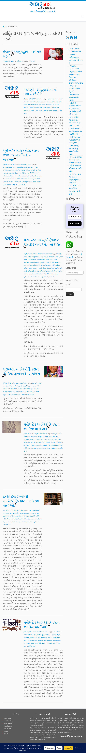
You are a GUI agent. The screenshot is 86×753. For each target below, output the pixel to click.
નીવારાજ (5, 176)
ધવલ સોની (28, 173)
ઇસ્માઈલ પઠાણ (44, 257)
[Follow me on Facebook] (4, 17)
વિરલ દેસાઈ (56, 108)
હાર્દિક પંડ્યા (51, 277)
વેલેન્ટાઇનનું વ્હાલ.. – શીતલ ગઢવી (22, 53)
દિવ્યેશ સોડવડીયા (50, 102)
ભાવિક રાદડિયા (30, 176)
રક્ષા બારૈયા (39, 108)
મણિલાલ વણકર (28, 268)
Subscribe (74, 224)
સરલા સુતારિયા (53, 110)
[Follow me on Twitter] (3, 17)
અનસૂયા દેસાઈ (7, 167)
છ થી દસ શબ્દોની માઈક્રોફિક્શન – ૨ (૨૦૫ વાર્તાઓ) (21, 501)
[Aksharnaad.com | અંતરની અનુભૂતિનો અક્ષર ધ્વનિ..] (43, 5)
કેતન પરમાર (57, 632)
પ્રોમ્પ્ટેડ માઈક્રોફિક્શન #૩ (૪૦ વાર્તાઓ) (42, 624)
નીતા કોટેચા (47, 265)
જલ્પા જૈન (11, 170)
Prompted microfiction (25, 164)
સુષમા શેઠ (15, 185)
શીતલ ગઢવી (32, 61)
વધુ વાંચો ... (43, 739)
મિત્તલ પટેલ (38, 176)
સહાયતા (6, 731)
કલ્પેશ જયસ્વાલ (29, 167)
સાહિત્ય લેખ (20, 61)
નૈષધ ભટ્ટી (33, 442)
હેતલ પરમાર (21, 185)
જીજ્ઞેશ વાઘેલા (7, 516)
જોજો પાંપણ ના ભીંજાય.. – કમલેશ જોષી (75, 168)
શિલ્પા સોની (27, 274)
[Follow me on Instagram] (6, 17)
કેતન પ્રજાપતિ (32, 259)
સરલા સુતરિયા (7, 185)
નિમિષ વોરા (27, 105)
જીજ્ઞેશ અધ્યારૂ (39, 102)
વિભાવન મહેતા (32, 179)
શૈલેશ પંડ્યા (17, 182)
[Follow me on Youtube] (7, 17)
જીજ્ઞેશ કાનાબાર (45, 262)
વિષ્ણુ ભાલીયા (44, 445)
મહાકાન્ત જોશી (37, 268)
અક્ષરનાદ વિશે (7, 728)
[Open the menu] (82, 17)
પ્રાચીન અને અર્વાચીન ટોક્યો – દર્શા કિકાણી (75, 131)
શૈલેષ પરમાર (49, 274)
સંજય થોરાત (36, 182)
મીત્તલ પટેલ (51, 105)
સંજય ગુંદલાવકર (43, 110)
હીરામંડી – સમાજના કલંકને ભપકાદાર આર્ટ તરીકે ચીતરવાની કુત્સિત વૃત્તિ (75, 108)
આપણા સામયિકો (8, 723)
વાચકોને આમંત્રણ (8, 721)
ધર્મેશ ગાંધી (58, 102)
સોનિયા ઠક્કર (54, 448)
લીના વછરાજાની (48, 271)
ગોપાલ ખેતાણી (41, 259)
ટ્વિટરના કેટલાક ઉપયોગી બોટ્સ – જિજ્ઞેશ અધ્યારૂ (75, 160)
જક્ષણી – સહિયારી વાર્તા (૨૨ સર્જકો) (40, 91)
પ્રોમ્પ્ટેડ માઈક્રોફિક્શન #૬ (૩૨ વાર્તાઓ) (42, 426)
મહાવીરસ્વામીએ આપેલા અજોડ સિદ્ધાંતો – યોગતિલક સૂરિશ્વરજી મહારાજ (76, 77)
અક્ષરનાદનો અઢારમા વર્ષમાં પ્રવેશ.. (74, 97)
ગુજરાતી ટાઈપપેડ (8, 726)
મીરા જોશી (17, 179)
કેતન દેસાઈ (58, 99)
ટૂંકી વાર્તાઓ (40, 99)
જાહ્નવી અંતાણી (30, 170)
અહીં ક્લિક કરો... (67, 732)
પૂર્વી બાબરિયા (43, 105)
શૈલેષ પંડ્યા (34, 110)
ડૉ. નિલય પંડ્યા (38, 439)
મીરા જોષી (32, 108)
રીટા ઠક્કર (34, 519)
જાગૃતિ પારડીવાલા (29, 102)
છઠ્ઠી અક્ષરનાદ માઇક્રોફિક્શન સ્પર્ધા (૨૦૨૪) (74, 140)
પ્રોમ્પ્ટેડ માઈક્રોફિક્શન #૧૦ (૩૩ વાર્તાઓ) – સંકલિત (21, 155)
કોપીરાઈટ (6, 734)
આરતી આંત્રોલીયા (18, 167)
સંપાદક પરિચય (7, 718)
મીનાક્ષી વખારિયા (8, 179)
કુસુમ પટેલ (51, 99)
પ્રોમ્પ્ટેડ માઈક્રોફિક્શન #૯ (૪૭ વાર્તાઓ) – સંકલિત (42, 242)
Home (5, 26)
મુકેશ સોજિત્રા (32, 271)
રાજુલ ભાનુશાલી (47, 108)
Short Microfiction (19, 510)
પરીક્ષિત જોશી (34, 105)
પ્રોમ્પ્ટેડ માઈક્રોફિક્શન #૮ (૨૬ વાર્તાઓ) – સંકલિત (21, 371)
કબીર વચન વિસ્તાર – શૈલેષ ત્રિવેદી (74, 89)
